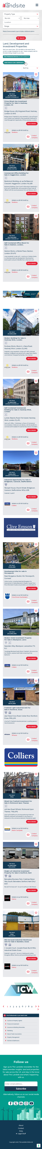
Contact (21, 1128)
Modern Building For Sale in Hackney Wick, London (15, 339)
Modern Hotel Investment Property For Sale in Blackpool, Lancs (17, 639)
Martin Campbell (17, 830)
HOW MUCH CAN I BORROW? (14, 62)
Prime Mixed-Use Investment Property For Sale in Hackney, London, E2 (15, 103)
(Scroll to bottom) (16, 56)
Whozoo (14, 735)
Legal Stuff (22, 1134)
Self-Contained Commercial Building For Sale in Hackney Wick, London (17, 409)
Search (21, 38)
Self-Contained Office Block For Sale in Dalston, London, (16, 244)
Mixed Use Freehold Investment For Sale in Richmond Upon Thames (18, 802)
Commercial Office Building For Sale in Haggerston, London (16, 174)
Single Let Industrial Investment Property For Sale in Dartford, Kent (18, 872)
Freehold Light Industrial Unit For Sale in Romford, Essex (17, 708)
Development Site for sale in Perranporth (15, 572)
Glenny (14, 899)
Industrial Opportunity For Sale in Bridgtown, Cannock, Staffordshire (18, 480)
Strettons (15, 132)
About (21, 1125)
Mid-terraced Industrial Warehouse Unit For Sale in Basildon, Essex (18, 941)
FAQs (21, 1131)
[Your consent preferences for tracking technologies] (38, 1145)
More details (32, 123)
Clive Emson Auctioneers (20, 597)
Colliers (14, 505)
